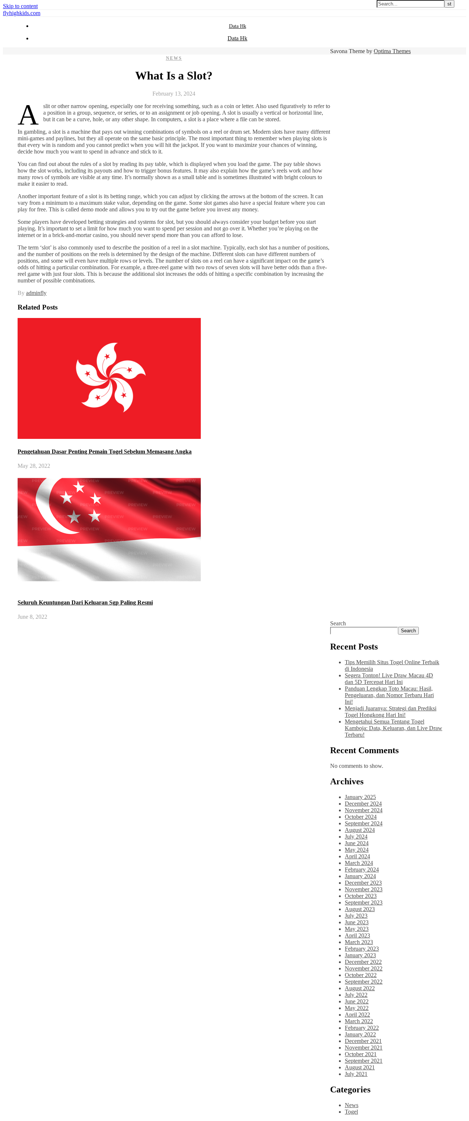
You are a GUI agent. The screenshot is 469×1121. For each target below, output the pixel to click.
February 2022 (362, 1028)
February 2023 (362, 949)
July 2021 (356, 1074)
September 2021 (364, 1061)
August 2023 (360, 909)
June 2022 (357, 1001)
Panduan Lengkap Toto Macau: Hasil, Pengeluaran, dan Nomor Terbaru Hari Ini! (389, 695)
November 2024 (364, 810)
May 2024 (357, 850)
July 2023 (356, 916)
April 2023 (357, 935)
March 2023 (359, 942)
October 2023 (361, 896)
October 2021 (361, 1054)
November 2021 (364, 1047)
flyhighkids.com (21, 13)
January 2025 (360, 797)
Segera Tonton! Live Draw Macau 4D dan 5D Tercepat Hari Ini (389, 678)
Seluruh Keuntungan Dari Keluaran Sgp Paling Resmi (85, 602)
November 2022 (364, 968)
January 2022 (360, 1034)
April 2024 (357, 856)
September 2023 (364, 902)
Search (338, 623)
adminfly (36, 293)
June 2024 (357, 843)
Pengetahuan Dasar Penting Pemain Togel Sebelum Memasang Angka (105, 451)
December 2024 (363, 803)
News (174, 58)
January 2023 (360, 955)
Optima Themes (392, 51)
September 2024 (364, 823)
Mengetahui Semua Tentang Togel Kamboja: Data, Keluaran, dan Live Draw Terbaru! (393, 728)
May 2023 (357, 929)
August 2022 (360, 988)
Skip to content (20, 6)
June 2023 (357, 922)
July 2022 (356, 995)
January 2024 (360, 876)
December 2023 (363, 883)
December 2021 (363, 1041)
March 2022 (359, 1021)
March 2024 (359, 863)
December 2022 (363, 962)
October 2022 (361, 975)
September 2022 (364, 981)
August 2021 (360, 1067)
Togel (351, 1112)
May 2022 (357, 1008)
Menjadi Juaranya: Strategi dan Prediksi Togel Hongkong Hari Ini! (390, 711)
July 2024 (356, 836)
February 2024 (362, 869)
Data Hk (237, 26)
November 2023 (364, 889)
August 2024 (360, 830)
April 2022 (357, 1014)
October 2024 (361, 817)
